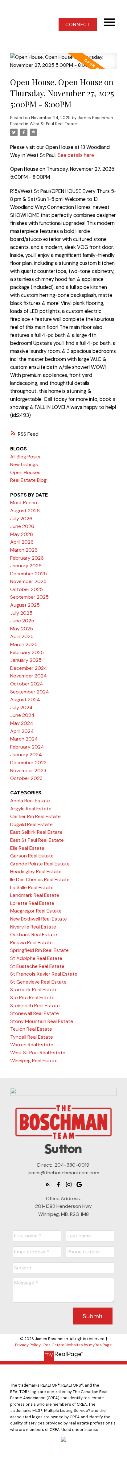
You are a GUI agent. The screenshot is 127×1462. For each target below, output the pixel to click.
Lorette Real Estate (32, 903)
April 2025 (22, 636)
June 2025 (22, 620)
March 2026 (24, 550)
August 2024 (25, 699)
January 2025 (26, 660)
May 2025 (21, 628)
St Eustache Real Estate (37, 966)
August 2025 (25, 605)
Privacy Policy (28, 1345)
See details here (76, 155)
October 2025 (26, 589)
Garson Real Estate (32, 856)
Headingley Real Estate (36, 871)
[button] (78, 24)
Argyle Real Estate (30, 808)
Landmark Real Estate (34, 895)
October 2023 (26, 778)
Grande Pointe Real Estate (40, 864)
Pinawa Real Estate (31, 942)
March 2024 (24, 739)
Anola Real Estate (30, 800)
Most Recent (24, 502)
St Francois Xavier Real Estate (43, 974)
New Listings (24, 464)
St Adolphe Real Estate (36, 958)
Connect (77, 24)
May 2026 (21, 534)
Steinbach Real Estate (35, 1005)
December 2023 (28, 762)
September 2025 (29, 597)
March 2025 (24, 644)
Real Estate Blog (28, 480)
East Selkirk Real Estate (36, 832)
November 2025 (28, 581)
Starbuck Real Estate (34, 989)
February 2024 (27, 747)
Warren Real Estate (31, 1044)
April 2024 (22, 731)
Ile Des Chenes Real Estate (40, 879)
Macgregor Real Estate (36, 911)
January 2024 (26, 754)
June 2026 (22, 526)
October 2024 (26, 684)
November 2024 (28, 676)
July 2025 (21, 613)
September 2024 (29, 692)
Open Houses (25, 472)
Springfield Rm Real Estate (39, 950)
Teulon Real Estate (31, 1029)
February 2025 (27, 652)
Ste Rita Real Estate (32, 997)
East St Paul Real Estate (37, 840)
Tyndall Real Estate (31, 1037)
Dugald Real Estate (31, 824)
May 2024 (21, 723)
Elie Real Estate (27, 848)
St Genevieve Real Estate (38, 982)
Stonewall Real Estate (34, 1013)
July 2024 (21, 707)
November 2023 (28, 770)
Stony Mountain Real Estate (41, 1021)
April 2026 (22, 542)
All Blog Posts (25, 456)
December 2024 (28, 668)
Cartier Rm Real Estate (35, 816)
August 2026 (25, 510)
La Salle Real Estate (32, 887)
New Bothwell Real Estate (38, 919)
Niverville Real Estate (33, 927)
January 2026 (26, 565)
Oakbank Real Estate (33, 934)
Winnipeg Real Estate (34, 1060)
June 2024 (22, 715)
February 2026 (27, 558)
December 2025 (28, 573)
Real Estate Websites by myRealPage (77, 1345)
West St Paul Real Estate (53, 123)
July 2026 (21, 518)
